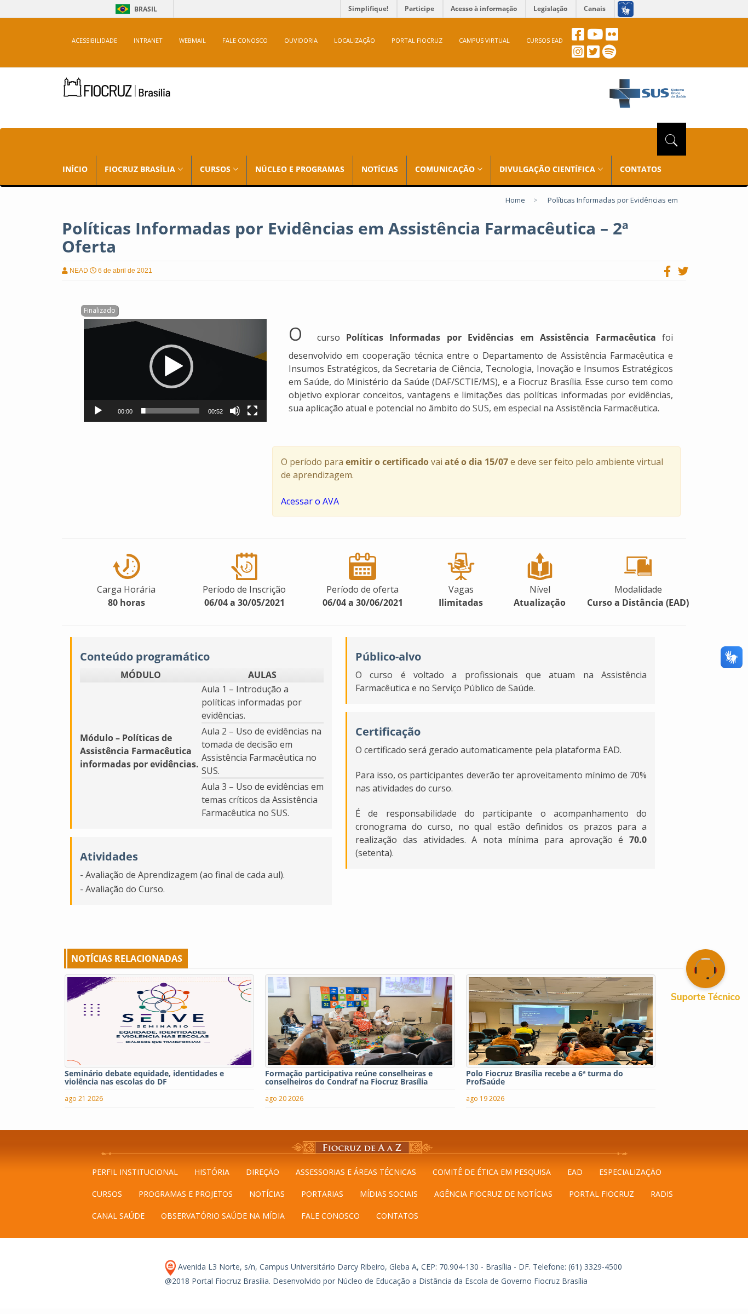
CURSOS (107, 1194)
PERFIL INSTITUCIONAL (135, 1172)
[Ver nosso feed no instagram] (578, 54)
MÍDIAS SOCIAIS (389, 1194)
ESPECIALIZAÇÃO (630, 1172)
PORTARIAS (322, 1194)
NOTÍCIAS (379, 169)
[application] (175, 370)
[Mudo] (234, 410)
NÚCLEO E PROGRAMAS (299, 169)
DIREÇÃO (262, 1172)
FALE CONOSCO (245, 40)
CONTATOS (640, 169)
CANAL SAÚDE (118, 1215)
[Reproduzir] (98, 410)
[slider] (170, 411)
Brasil (134, 9)
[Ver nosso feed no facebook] (578, 37)
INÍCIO (75, 169)
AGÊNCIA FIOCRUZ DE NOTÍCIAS (493, 1194)
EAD (575, 1172)
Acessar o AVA (310, 501)
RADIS (662, 1194)
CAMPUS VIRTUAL (484, 40)
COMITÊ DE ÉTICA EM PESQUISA (492, 1172)
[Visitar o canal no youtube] (595, 37)
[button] (171, 366)
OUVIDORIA (301, 40)
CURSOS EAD (544, 40)
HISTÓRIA (211, 1172)
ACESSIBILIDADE (94, 40)
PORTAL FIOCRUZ (417, 40)
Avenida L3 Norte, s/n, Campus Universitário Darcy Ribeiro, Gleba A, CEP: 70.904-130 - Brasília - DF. (353, 1266)
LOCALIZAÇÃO (354, 40)
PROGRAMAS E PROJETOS (186, 1194)
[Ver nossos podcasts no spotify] (609, 54)
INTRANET (148, 40)
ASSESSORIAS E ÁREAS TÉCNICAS (356, 1172)
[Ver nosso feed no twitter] (593, 54)
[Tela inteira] (252, 410)
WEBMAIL (192, 40)
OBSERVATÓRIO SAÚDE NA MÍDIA (223, 1215)
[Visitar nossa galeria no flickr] (612, 37)
